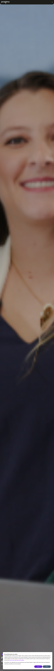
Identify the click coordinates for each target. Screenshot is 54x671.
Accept (38, 666)
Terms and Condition (20, 660)
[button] (52, 2)
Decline (47, 666)
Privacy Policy (11, 660)
